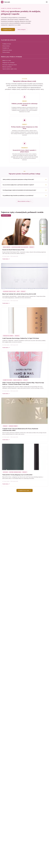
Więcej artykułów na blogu (24, 201)
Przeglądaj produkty (7, 29)
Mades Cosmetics (18, 380)
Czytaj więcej (5, 258)
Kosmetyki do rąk (7, 380)
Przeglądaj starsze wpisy (23, 490)
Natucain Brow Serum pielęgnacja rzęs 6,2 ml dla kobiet (17, 475)
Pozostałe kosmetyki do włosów (20, 247)
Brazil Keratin (6, 247)
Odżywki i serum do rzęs (15, 472)
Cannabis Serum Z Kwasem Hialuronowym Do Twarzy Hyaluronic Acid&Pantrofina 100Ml (20, 429)
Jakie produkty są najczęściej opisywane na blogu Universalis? (18, 179)
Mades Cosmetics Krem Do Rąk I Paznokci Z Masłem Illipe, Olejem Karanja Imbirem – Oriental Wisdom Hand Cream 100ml (23, 383)
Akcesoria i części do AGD (9, 291)
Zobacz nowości (5, 215)
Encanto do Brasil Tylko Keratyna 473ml (13, 250)
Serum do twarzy (13, 426)
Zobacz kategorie (22, 29)
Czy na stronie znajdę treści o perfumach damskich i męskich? (18, 184)
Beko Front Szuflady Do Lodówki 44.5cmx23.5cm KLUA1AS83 (19, 294)
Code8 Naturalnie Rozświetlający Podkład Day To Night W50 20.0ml (20, 338)
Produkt (32, 247)
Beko (18, 291)
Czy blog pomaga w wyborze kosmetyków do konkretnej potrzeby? (19, 190)
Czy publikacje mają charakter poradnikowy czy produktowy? (18, 195)
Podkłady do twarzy (8, 335)
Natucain (5, 472)
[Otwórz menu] (46, 2)
